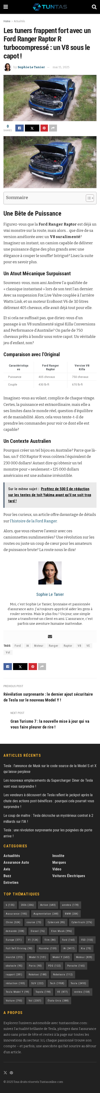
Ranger (53, 645)
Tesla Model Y (17, 991)
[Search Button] (94, 7)
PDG (54, 965)
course (34, 922)
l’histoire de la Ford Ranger (33, 521)
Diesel (38, 931)
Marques (59, 862)
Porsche (76, 965)
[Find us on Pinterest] (11, 1073)
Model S (37, 957)
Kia (86, 948)
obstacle (14, 965)
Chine (13, 922)
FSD (87, 939)
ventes (82, 991)
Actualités (19, 21)
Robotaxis (63, 974)
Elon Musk (61, 931)
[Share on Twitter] (32, 128)
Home (6, 21)
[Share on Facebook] (19, 128)
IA (27, 645)
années (70, 904)
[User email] (50, 636)
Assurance (16, 913)
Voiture (14, 1000)
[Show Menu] (5, 7)
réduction (15, 983)
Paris (35, 965)
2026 (27, 904)
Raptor (68, 645)
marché (14, 957)
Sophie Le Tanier (31, 67)
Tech (57, 983)
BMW (71, 913)
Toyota (43, 991)
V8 (79, 645)
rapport (14, 974)
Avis (6, 869)
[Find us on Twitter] (5, 1073)
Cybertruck (81, 922)
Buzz (7, 876)
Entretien (10, 882)
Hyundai (48, 948)
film (50, 939)
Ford (18, 645)
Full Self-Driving (19, 948)
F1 (33, 939)
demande (15, 931)
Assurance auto (16, 862)
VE (88, 645)
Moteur (38, 645)
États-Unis (58, 1000)
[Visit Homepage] (50, 7)
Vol (8, 652)
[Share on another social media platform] (53, 128)
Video (56, 869)
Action (48, 904)
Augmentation (46, 913)
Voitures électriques (68, 876)
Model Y (61, 957)
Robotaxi (38, 974)
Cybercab (56, 922)
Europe (14, 939)
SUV (37, 983)
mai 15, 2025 (61, 67)
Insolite (58, 856)
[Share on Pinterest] (44, 128)
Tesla (78, 983)
